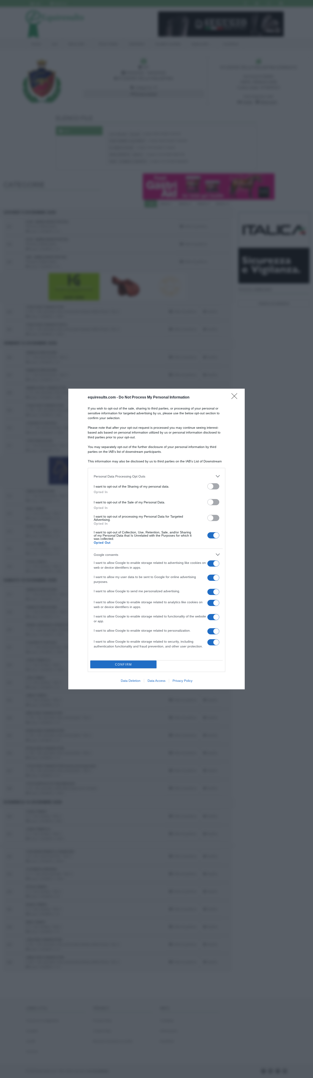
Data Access (156, 680)
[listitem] (156, 476)
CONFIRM (123, 664)
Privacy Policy (182, 680)
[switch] (213, 486)
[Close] (235, 397)
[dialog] (156, 539)
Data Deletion (130, 680)
